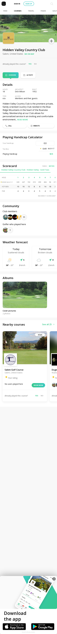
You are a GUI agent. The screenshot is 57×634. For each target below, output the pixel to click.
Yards (44, 166)
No (35, 64)
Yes (29, 64)
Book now (38, 385)
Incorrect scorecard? (47, 196)
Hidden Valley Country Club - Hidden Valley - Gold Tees (25, 170)
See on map (29, 54)
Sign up (28, 4)
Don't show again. (28, 632)
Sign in (17, 4)
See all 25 (47, 324)
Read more (22, 119)
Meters (51, 166)
